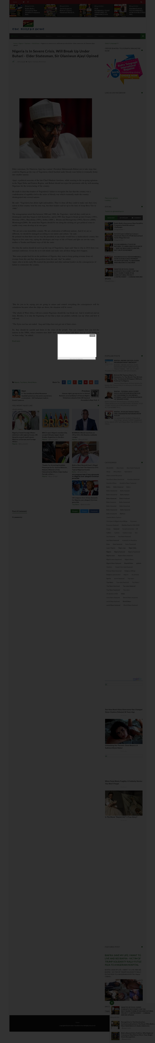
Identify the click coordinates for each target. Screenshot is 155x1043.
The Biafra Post (79, 358)
